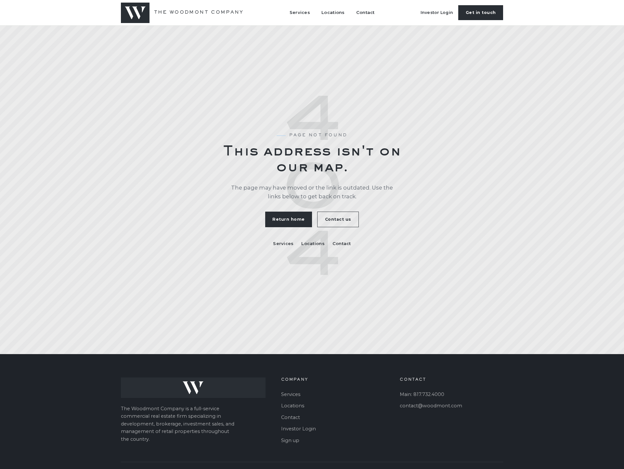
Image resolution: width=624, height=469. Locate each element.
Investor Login (437, 12)
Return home (288, 219)
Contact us (338, 219)
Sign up (290, 440)
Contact (365, 12)
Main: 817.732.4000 (422, 394)
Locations (332, 12)
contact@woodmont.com (431, 406)
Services (300, 12)
